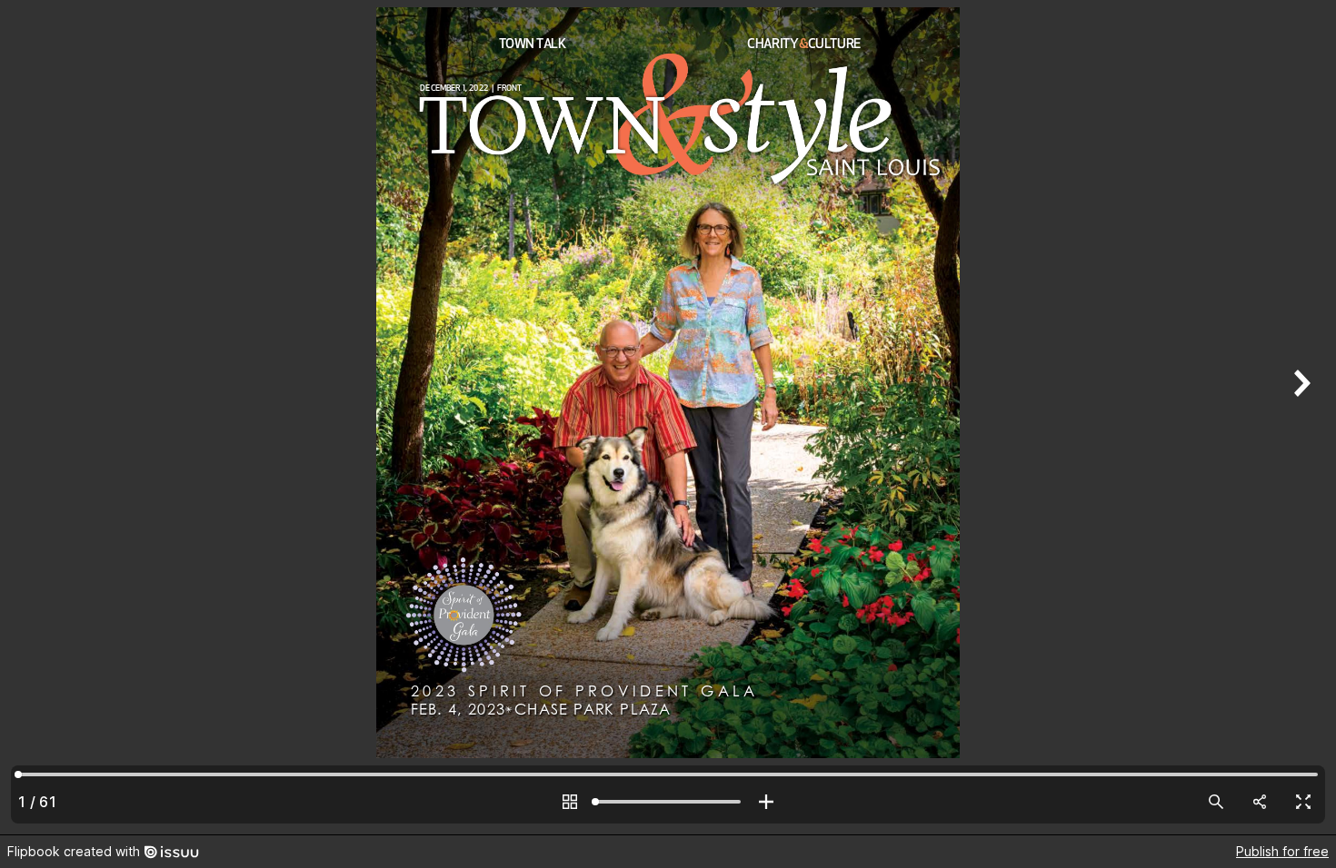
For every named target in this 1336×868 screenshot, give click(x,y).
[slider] (668, 802)
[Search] (1216, 802)
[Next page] (1299, 417)
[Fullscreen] (1303, 802)
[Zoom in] (766, 802)
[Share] (1259, 802)
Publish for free (1282, 851)
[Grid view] (570, 802)
